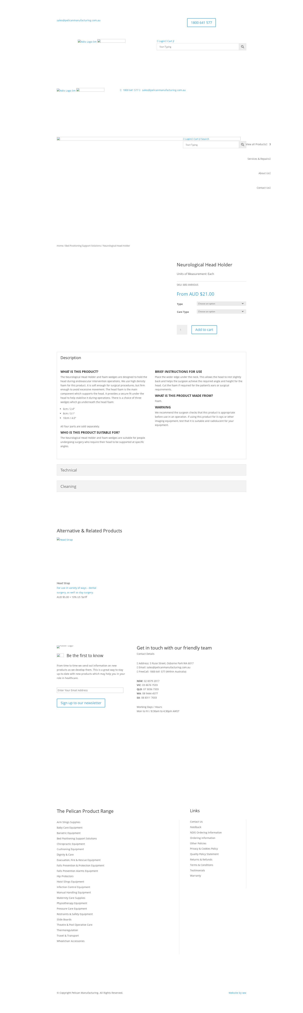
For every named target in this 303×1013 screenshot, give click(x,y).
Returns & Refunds (201, 859)
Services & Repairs (258, 158)
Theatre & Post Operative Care (74, 924)
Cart (169, 41)
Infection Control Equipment (73, 887)
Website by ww (237, 992)
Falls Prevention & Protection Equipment (80, 865)
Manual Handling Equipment (74, 892)
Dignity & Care (65, 854)
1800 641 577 (201, 22)
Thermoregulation (67, 930)
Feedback (195, 827)
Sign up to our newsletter (81, 703)
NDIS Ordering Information (206, 832)
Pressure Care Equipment (72, 908)
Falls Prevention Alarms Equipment (77, 871)
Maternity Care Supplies (71, 898)
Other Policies (198, 843)
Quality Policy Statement (204, 854)
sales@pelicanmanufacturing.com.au (78, 20)
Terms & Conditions (201, 865)
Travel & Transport (68, 935)
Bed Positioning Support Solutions (83, 245)
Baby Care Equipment (69, 827)
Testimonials (197, 870)
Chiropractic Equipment (71, 844)
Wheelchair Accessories (71, 941)
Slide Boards (64, 919)
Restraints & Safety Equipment (75, 914)
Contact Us (263, 187)
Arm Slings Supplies (68, 822)
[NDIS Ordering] (87, 41)
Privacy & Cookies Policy (204, 848)
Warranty (195, 875)
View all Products (256, 144)
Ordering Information (202, 838)
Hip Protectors (65, 876)
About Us (264, 173)
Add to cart (204, 329)
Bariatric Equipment (68, 833)
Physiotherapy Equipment (72, 903)
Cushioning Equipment (70, 849)
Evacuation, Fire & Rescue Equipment (78, 860)
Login (161, 41)
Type (180, 304)
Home (60, 245)
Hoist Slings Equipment (70, 881)
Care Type (183, 312)
